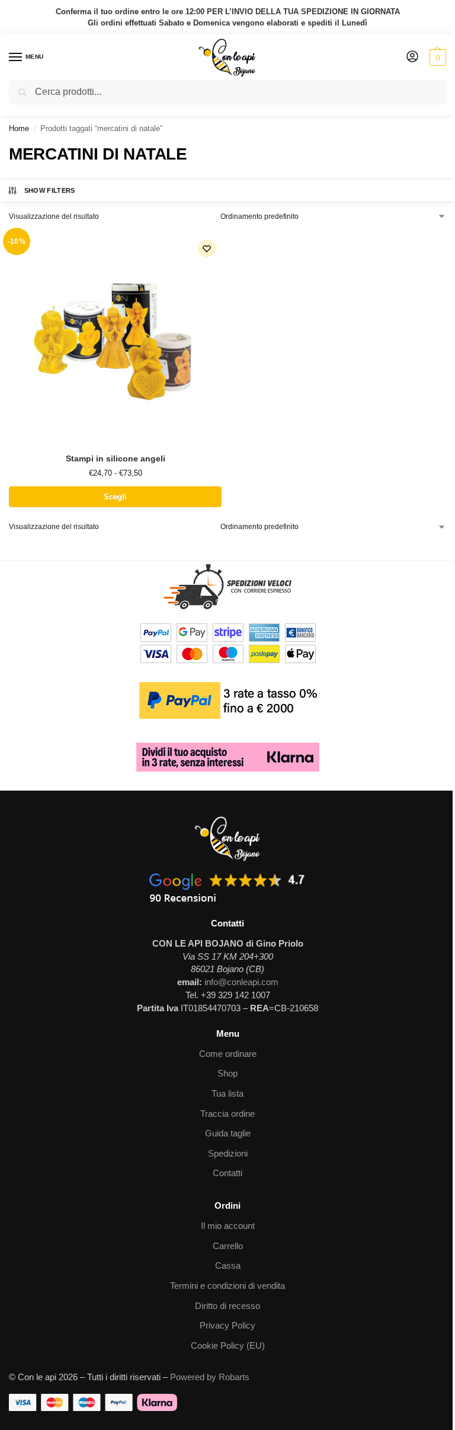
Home (19, 128)
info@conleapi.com (241, 982)
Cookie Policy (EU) (228, 1346)
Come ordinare (228, 1054)
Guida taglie (228, 1133)
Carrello (228, 1246)
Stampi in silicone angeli (115, 458)
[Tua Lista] (207, 248)
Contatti (227, 1173)
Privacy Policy (227, 1325)
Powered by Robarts (209, 1377)
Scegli (115, 496)
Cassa (228, 1265)
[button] (436, 57)
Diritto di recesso (227, 1306)
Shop (227, 1073)
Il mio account (228, 1226)
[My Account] (412, 57)
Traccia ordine (227, 1114)
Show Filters (49, 190)
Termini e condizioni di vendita (227, 1286)
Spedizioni (228, 1153)
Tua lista (227, 1093)
